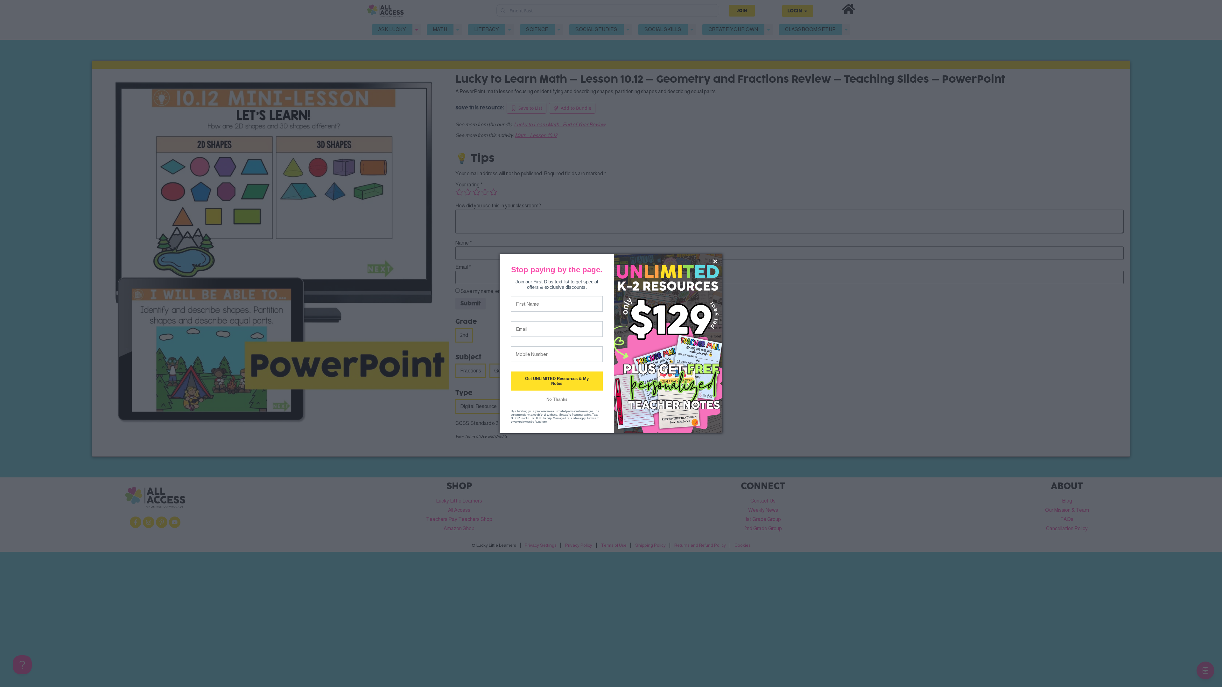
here (544, 421)
